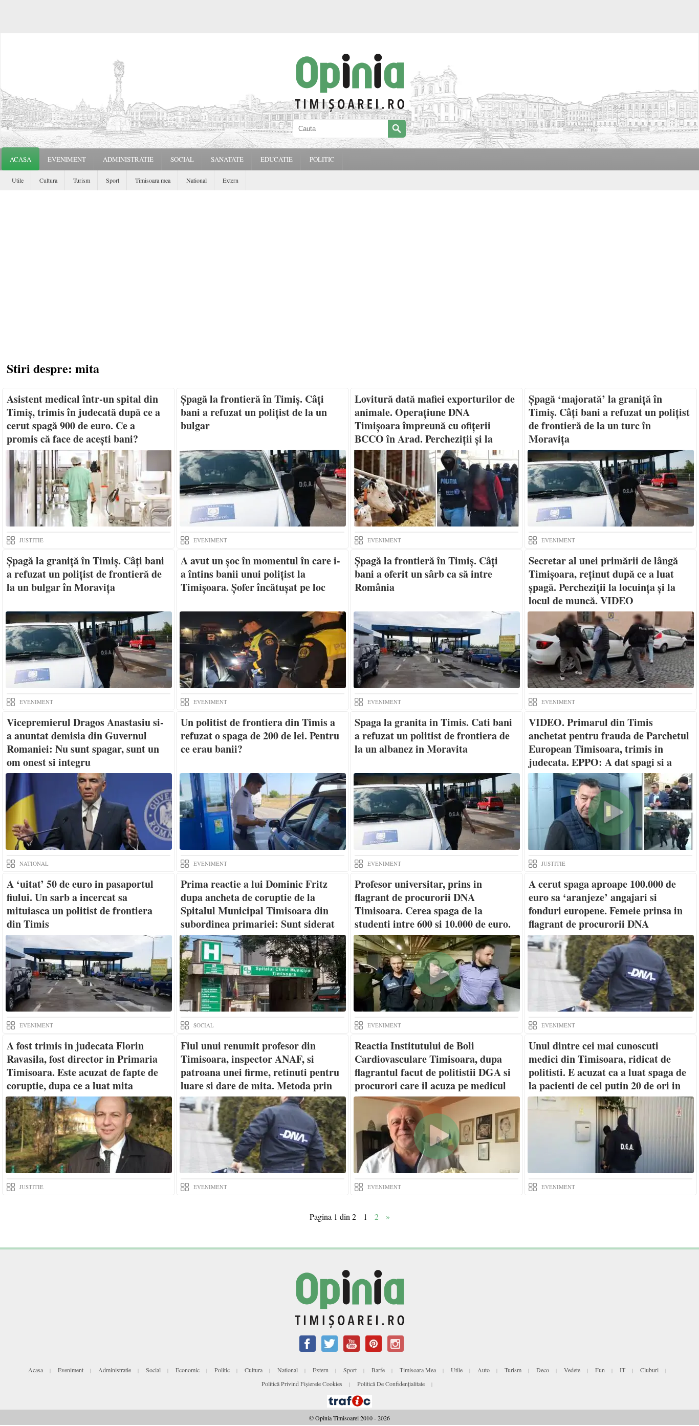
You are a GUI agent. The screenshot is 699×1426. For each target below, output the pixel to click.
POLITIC (322, 159)
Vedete (572, 1370)
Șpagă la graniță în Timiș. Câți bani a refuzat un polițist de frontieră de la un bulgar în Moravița (85, 574)
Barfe (378, 1370)
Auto (483, 1370)
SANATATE (227, 159)
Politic (222, 1370)
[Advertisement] (352, 277)
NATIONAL (34, 863)
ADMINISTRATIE (128, 159)
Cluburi (649, 1370)
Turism (81, 180)
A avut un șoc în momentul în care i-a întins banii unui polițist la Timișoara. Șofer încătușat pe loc (260, 574)
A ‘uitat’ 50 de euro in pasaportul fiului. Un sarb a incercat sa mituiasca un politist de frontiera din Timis (80, 903)
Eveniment (70, 1370)
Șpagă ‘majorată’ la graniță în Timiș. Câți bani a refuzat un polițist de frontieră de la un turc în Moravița (609, 418)
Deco (542, 1370)
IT (622, 1370)
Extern (230, 180)
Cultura (48, 180)
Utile (18, 180)
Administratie (114, 1370)
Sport (112, 180)
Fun (600, 1370)
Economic (188, 1370)
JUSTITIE (31, 540)
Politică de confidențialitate (391, 1383)
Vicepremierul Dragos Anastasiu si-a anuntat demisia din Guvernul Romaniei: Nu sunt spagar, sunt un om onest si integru (85, 742)
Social (153, 1370)
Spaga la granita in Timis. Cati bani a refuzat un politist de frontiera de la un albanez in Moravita (433, 735)
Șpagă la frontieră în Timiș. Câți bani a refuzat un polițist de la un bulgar (254, 412)
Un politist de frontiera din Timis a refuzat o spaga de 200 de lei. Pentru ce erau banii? (260, 735)
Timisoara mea (152, 180)
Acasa (20, 159)
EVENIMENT (67, 159)
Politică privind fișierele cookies (301, 1383)
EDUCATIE (276, 159)
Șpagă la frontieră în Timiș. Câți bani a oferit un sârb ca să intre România (426, 574)
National (196, 180)
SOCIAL (182, 159)
